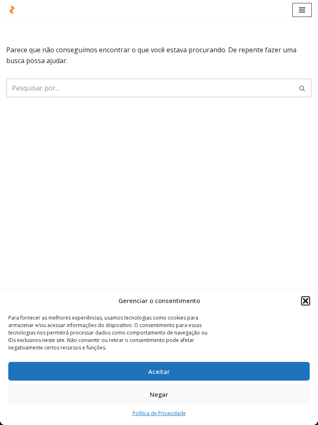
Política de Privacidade (159, 413)
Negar (159, 394)
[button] (305, 301)
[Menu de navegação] (302, 10)
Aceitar (159, 371)
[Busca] (302, 88)
